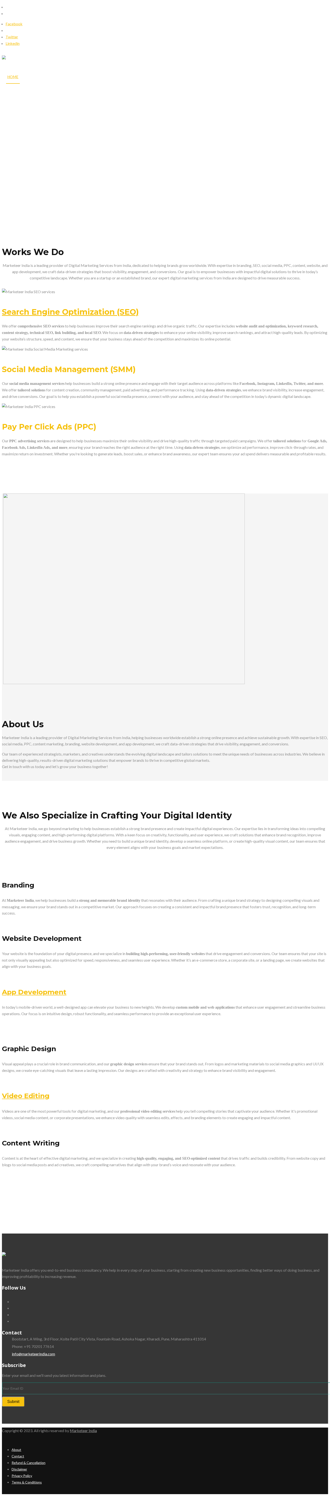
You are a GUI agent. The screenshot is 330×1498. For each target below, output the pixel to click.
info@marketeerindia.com (33, 1354)
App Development (34, 992)
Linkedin (13, 43)
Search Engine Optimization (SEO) (70, 312)
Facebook (14, 23)
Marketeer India (83, 1430)
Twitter (12, 37)
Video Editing (26, 1096)
